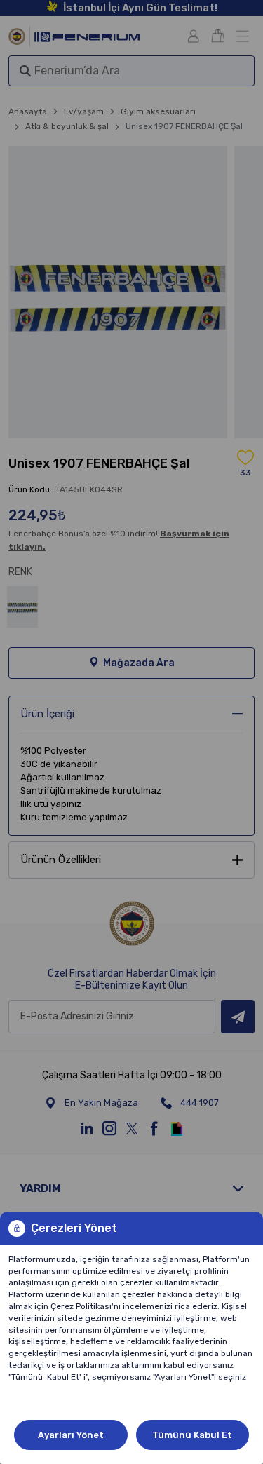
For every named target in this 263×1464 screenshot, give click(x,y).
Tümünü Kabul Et (192, 1435)
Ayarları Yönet (71, 1435)
